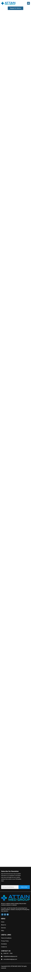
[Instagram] (5, 914)
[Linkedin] (8, 914)
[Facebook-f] (2, 914)
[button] (28, 3)
